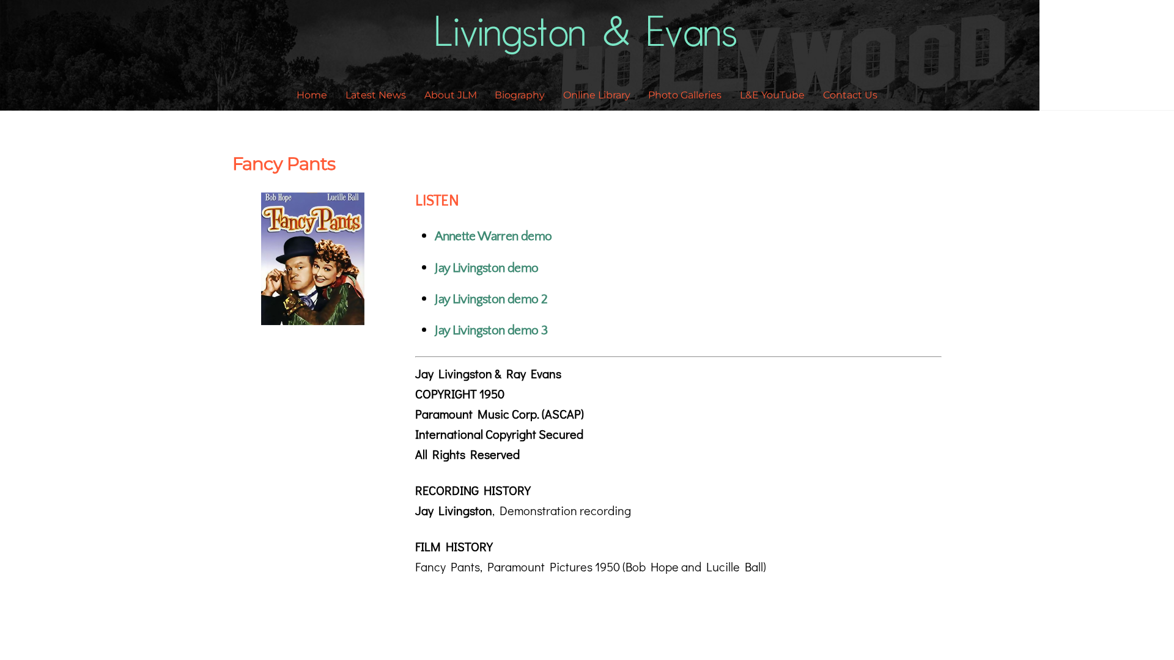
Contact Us (850, 95)
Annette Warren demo (493, 236)
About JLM (450, 95)
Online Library (596, 95)
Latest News (375, 95)
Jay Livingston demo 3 (491, 330)
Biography (520, 95)
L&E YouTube (772, 95)
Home (312, 95)
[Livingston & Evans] (587, 47)
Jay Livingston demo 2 (491, 299)
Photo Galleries (685, 95)
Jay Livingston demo (486, 268)
